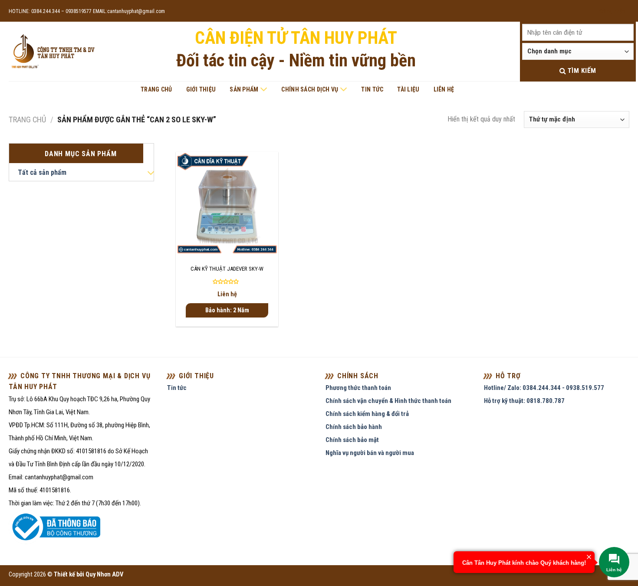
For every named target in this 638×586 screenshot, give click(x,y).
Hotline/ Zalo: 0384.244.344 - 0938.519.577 (544, 388)
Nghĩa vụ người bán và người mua (370, 453)
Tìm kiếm (581, 71)
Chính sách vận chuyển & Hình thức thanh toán (388, 401)
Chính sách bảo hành (354, 427)
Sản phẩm (244, 89)
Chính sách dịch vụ (309, 89)
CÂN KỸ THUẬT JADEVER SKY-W (227, 268)
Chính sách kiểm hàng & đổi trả (367, 414)
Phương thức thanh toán (358, 388)
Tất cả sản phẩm (42, 172)
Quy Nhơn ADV (104, 574)
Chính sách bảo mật (352, 440)
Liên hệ (444, 89)
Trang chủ (156, 89)
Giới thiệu (201, 89)
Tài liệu (408, 89)
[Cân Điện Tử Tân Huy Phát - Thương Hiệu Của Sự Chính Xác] (52, 51)
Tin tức (372, 89)
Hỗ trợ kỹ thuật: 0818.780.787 (524, 401)
